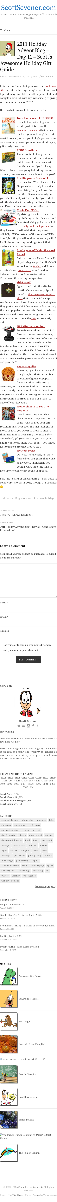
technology (24, 870)
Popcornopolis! (26, 366)
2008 (16, 783)
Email (4, 617)
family (21, 751)
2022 (31, 777)
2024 (17, 777)
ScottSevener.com (28, 7)
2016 (18, 780)
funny (35, 840)
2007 (23, 783)
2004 (45, 783)
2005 (38, 783)
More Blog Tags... (45, 886)
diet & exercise (8, 835)
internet (33, 845)
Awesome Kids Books (29, 976)
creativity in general (41, 751)
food (27, 840)
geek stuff (47, 840)
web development (10, 880)
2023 (24, 777)
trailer (37, 266)
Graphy (36, 1195)
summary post (8, 870)
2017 (11, 780)
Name (4, 602)
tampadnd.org (26, 1119)
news (44, 850)
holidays (49, 498)
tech (9, 751)
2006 (31, 783)
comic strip (24, 270)
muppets (25, 850)
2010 (2, 783)
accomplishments (9, 820)
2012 (44, 780)
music (35, 850)
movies (13, 850)
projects (40, 755)
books (54, 755)
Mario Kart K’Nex (28, 210)
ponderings (7, 860)
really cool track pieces (35, 226)
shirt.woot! (24, 282)
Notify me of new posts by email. (20, 650)
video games (30, 875)
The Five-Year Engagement (16, 514)
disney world (35, 835)
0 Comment (47, 76)
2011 (51, 780)
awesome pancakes (28, 130)
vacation (16, 875)
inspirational (19, 845)
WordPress (17, 1195)
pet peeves (19, 855)
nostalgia (5, 855)
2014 (31, 780)
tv (47, 870)
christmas (38, 498)
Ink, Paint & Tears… (28, 998)
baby (51, 820)
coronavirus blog (9, 830)
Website (4, 631)
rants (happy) (37, 865)
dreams (48, 835)
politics (48, 855)
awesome (26, 498)
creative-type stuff (31, 830)
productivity (22, 860)
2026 (3, 777)
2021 (38, 777)
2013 (38, 780)
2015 (24, 780)
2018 (4, 780)
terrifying (38, 870)
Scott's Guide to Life (35, 1059)
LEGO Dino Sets (27, 150)
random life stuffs (10, 865)
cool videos (34, 825)
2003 (52, 783)
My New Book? (26, 450)
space (50, 865)
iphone (43, 845)
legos (4, 850)
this (33, 318)
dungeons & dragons (11, 840)
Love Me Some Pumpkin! (31, 1044)
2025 (10, 777)
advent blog (13, 498)
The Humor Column (29, 1152)
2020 (45, 777)
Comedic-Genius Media (30, 1187)
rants (24, 865)
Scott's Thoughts (27, 1074)
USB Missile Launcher (31, 326)
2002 (25, 787)
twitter (4, 875)
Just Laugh (24, 1021)
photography (34, 855)
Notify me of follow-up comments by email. (26, 644)
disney (23, 835)
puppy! (35, 860)
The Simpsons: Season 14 (32, 178)
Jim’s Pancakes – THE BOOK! (35, 118)
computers (19, 825)
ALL (32, 787)
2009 (9, 783)
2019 (52, 777)
